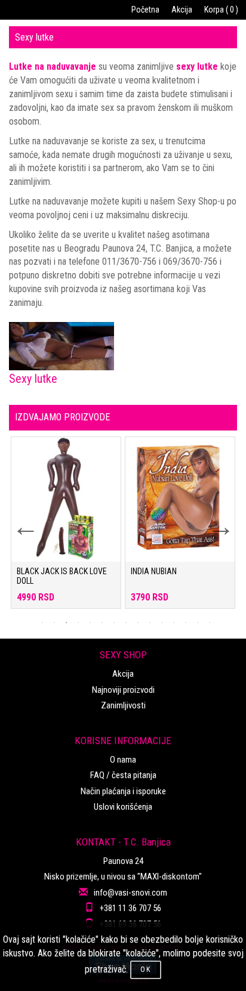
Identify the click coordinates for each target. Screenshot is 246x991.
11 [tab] (162, 622)
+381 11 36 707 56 (130, 908)
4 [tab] (78, 622)
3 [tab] (66, 622)
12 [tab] (174, 622)
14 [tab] (198, 622)
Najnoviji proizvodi (123, 690)
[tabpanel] (66, 528)
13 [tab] (186, 622)
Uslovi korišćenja (123, 806)
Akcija (181, 9)
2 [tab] (54, 622)
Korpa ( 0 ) (221, 9)
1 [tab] (42, 622)
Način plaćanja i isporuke (123, 791)
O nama (123, 759)
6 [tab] (102, 622)
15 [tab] (210, 622)
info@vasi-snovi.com (130, 892)
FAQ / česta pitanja (123, 775)
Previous (18, 519)
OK (145, 969)
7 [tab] (114, 622)
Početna (145, 9)
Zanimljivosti (123, 705)
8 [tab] (126, 622)
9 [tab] (138, 622)
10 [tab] (150, 622)
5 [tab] (90, 622)
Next (213, 519)
